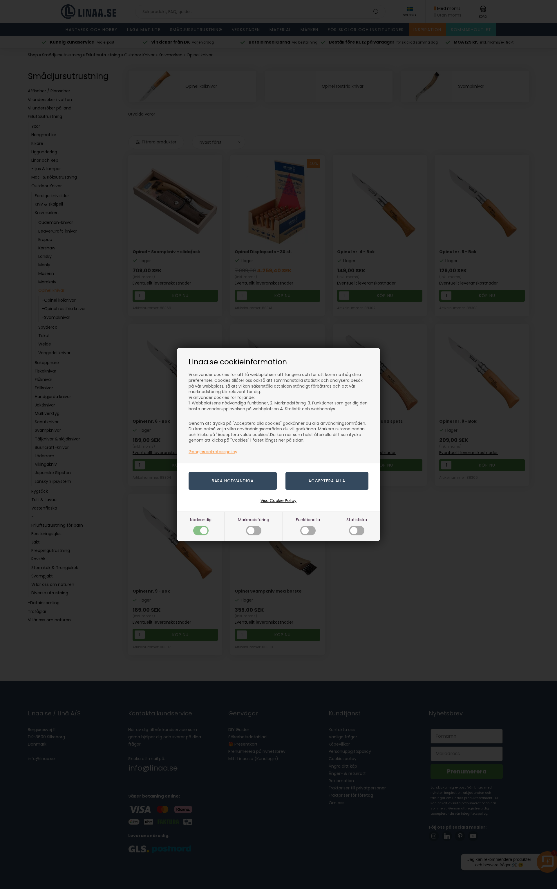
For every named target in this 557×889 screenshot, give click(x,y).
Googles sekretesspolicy (213, 452)
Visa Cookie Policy (278, 500)
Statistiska (356, 520)
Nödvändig (200, 520)
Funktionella (308, 520)
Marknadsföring (253, 520)
